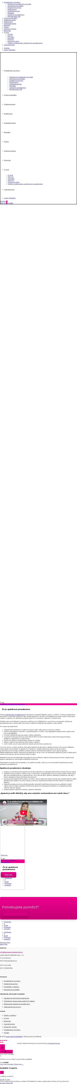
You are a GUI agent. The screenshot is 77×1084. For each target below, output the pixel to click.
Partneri (11, 39)
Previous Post (5, 942)
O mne (6, 32)
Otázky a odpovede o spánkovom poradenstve (25, 43)
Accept (2, 1083)
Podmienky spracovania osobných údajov (19, 1001)
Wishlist (6, 48)
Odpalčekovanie (14, 11)
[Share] (2, 1040)
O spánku (3, 704)
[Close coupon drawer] (2, 1072)
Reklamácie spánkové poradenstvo (17, 1004)
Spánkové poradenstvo (16, 704)
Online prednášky (10, 18)
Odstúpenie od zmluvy (12, 1007)
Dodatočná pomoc (15, 8)
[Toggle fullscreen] (4, 1040)
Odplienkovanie (10, 20)
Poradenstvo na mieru (12, 2)
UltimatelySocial (54, 1043)
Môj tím (10, 36)
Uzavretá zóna (9, 45)
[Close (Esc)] (1, 1040)
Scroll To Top (5, 1079)
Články (6, 27)
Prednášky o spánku (11, 987)
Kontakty (11, 38)
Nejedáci (11, 13)
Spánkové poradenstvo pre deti (19, 4)
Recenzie (7, 31)
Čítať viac (4, 855)
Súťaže (6, 1033)
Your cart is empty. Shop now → (12, 1064)
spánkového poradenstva (14, 715)
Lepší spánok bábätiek (14, 1036)
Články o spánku (10, 1015)
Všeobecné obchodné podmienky (16, 998)
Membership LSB (14, 16)
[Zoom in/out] (6, 1040)
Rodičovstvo (12, 9)
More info (9, 1083)
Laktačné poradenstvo (16, 15)
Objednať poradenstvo (15, 913)
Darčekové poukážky (15, 6)
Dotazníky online (10, 1027)
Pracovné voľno (13, 41)
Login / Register (9, 50)
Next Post (3, 944)
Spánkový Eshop (10, 29)
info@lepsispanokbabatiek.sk (11, 952)
